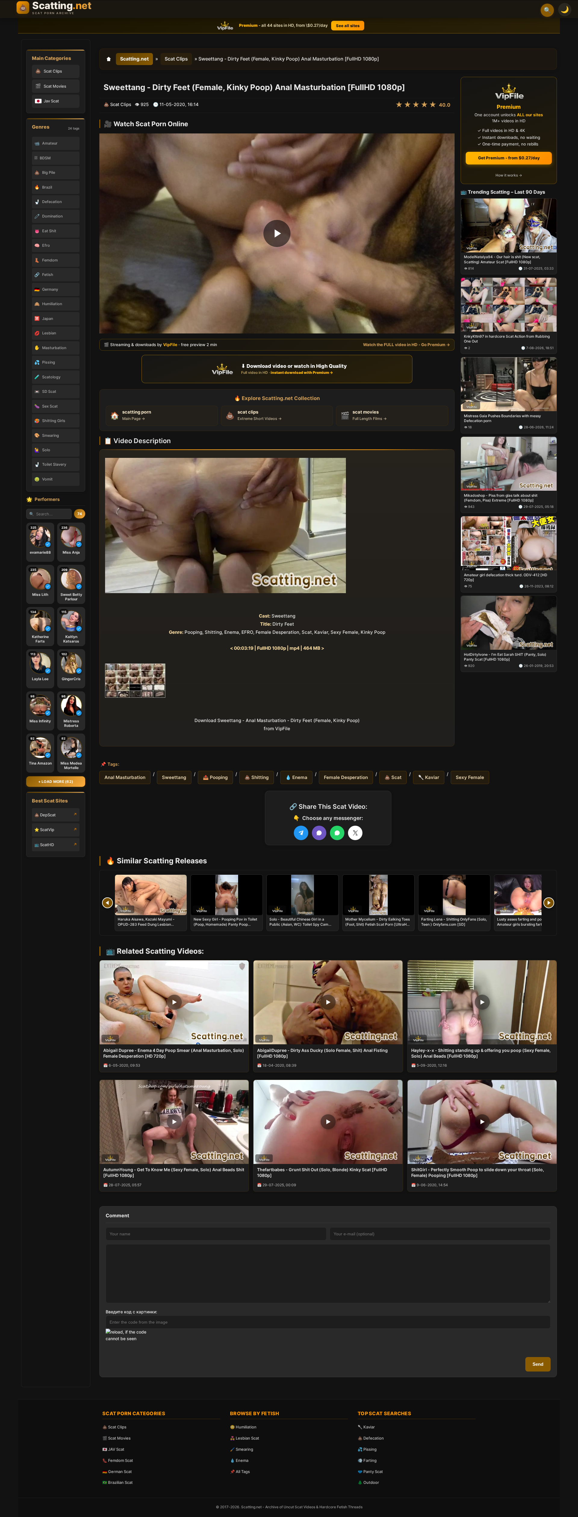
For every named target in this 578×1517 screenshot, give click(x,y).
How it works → (509, 175)
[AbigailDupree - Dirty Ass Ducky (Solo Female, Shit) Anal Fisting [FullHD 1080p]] (327, 1002)
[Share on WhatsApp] (337, 833)
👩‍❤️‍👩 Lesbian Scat (244, 1438)
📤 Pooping (215, 777)
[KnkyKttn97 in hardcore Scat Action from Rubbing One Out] (509, 305)
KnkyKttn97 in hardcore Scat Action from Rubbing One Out (507, 338)
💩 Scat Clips (114, 1427)
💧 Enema (296, 777)
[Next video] (548, 902)
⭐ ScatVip (44, 829)
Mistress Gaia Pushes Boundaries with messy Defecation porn (502, 418)
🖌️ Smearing (241, 1449)
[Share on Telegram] (301, 833)
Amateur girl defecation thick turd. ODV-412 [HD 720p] (505, 577)
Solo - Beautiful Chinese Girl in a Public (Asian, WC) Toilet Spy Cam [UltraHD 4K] (298, 924)
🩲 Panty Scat (370, 1471)
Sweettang (174, 777)
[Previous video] (107, 902)
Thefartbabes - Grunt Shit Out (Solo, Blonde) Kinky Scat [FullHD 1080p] (322, 1172)
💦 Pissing (367, 1449)
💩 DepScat (45, 814)
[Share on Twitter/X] (355, 833)
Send (538, 1364)
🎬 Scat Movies (116, 1438)
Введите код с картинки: (131, 1311)
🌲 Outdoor (368, 1482)
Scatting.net (134, 59)
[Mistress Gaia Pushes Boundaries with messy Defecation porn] (509, 384)
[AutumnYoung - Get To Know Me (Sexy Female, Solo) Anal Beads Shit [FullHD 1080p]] (174, 1122)
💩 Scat (393, 777)
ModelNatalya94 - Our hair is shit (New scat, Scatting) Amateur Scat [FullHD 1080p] (502, 259)
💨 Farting (367, 1460)
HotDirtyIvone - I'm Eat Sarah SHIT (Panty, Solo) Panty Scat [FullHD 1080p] (505, 656)
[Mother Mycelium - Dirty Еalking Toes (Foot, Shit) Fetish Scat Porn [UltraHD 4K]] (378, 895)
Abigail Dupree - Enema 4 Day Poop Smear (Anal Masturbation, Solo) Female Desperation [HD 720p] (173, 1053)
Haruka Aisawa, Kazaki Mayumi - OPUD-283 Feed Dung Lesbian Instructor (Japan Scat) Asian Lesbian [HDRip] (150, 926)
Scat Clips (176, 59)
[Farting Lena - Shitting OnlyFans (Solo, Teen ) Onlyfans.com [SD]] (454, 895)
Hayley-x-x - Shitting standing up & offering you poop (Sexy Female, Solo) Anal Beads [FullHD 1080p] (481, 1053)
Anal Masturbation (124, 777)
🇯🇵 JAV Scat (113, 1449)
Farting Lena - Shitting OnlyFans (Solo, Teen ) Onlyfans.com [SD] (454, 921)
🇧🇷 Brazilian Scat (117, 1482)
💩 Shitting (256, 777)
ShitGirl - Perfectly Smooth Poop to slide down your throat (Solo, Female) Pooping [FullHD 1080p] (477, 1172)
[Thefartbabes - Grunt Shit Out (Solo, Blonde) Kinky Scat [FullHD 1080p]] (327, 1122)
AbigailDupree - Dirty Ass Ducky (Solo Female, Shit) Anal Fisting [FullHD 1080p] (322, 1053)
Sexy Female (470, 777)
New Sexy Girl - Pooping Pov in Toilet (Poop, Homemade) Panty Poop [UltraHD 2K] (225, 924)
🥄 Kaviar (428, 777)
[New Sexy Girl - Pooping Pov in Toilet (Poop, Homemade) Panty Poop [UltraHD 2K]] (227, 895)
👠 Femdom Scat (117, 1460)
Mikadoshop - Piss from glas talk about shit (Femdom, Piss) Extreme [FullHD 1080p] (500, 497)
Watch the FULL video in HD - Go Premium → (406, 344)
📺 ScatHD (44, 844)
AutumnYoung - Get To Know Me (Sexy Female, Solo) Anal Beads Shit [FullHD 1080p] (173, 1172)
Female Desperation (346, 777)
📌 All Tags (240, 1471)
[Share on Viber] (319, 833)
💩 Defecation (371, 1438)
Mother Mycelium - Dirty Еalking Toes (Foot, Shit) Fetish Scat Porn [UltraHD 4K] (377, 924)
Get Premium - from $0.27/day (509, 157)
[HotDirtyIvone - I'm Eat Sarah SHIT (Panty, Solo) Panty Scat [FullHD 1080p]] (509, 622)
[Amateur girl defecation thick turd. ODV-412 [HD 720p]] (509, 543)
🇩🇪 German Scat (117, 1471)
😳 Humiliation (243, 1427)
